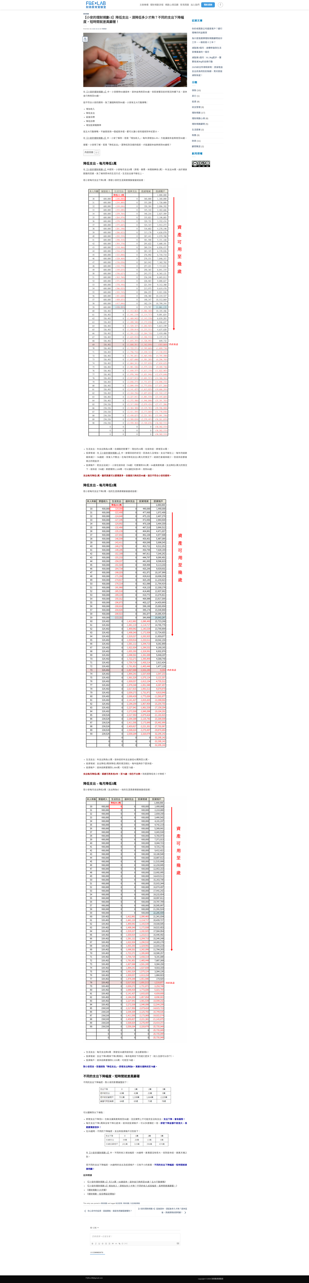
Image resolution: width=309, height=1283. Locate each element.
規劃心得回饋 (171, 5)
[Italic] (96, 1243)
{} (122, 1243)
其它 (194, 96)
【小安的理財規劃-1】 (96, 169)
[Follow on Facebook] (220, 4)
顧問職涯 (196, 146)
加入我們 (195, 5)
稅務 (194, 135)
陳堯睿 (104, 29)
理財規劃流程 (156, 5)
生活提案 (196, 129)
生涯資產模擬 (135, 1203)
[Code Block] (116, 1243)
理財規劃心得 (198, 118)
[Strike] (102, 1243)
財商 (194, 141)
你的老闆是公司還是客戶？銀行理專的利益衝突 (207, 30)
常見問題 (184, 5)
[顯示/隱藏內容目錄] (95, 153)
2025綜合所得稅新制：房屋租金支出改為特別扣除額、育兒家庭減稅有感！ (207, 71)
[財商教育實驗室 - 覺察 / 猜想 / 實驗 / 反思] (96, 5)
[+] (126, 1243)
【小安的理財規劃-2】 (99, 1153)
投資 (194, 101)
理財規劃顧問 (198, 124)
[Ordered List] (106, 1243)
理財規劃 (86, 14)
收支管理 (119, 1203)
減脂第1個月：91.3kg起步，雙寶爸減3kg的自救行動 (206, 59)
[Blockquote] (112, 1243)
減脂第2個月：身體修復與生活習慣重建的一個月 (206, 50)
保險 (194, 90)
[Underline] (99, 1243)
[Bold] (92, 1243)
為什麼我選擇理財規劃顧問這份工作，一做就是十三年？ (207, 40)
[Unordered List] (109, 1243)
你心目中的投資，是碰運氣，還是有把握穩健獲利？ (109, 1211)
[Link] (119, 1243)
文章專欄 (144, 5)
